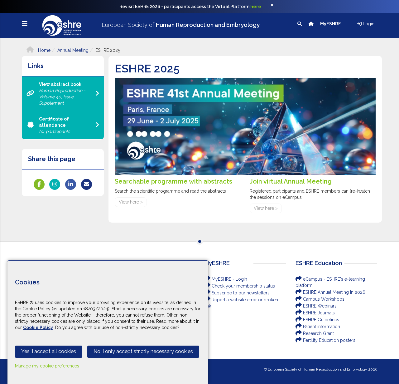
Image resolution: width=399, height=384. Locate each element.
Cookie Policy (38, 327)
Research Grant (318, 333)
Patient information (321, 326)
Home (43, 50)
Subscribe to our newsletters (240, 292)
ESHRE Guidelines (320, 319)
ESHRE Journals (318, 312)
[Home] (312, 23)
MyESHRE (331, 23)
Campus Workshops (323, 299)
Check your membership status (242, 285)
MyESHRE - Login (228, 279)
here (255, 6)
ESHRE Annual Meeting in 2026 (333, 292)
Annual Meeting (73, 50)
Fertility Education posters (328, 340)
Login (368, 23)
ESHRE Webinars (319, 305)
